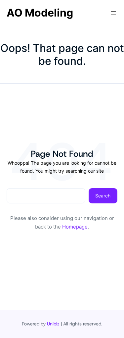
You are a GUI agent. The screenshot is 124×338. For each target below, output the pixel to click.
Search (102, 195)
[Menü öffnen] (113, 13)
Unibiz (53, 324)
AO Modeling (40, 12)
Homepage (75, 227)
